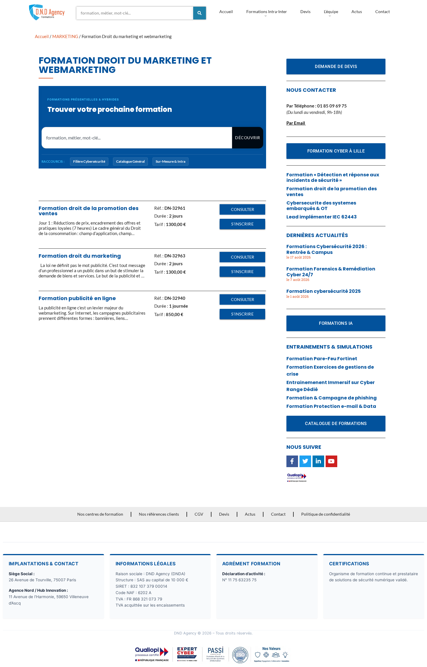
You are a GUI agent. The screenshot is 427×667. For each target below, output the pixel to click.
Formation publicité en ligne (77, 298)
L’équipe (331, 11)
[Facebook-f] (292, 461)
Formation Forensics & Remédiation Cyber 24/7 (330, 272)
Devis (305, 11)
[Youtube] (331, 461)
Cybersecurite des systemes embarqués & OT (321, 206)
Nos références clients (159, 514)
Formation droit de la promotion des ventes (89, 211)
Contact (382, 11)
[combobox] (134, 13)
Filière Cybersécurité (89, 161)
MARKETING (65, 36)
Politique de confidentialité (325, 514)
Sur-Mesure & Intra (170, 161)
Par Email (295, 122)
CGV (199, 514)
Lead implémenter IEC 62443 (321, 217)
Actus (356, 11)
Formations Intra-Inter (266, 11)
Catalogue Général (130, 161)
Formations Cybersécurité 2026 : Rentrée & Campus (326, 249)
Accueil (226, 11)
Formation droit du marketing (80, 255)
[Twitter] (305, 461)
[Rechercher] (199, 13)
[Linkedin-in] (318, 461)
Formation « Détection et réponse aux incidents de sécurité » (332, 177)
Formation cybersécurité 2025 (323, 291)
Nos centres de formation (100, 514)
